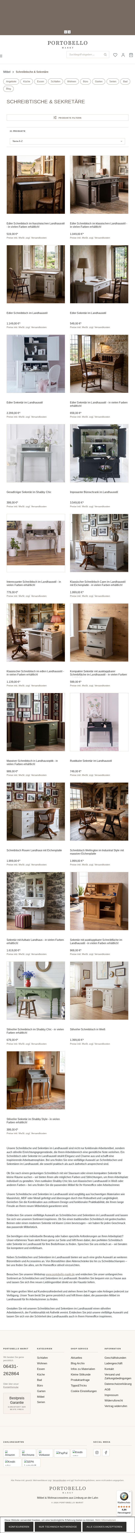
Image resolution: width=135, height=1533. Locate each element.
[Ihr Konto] (123, 55)
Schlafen (55, 81)
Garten (98, 81)
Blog (8, 88)
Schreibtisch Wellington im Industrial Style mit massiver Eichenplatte (97, 852)
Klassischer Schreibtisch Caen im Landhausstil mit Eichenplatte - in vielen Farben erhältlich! (98, 583)
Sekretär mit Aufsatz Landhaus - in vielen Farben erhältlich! (35, 941)
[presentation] (66, 32)
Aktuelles (76, 1357)
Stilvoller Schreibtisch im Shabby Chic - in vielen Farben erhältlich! (35, 1031)
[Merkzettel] (115, 55)
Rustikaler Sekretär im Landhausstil (91, 760)
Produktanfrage (80, 1380)
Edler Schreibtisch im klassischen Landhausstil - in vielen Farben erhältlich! (98, 225)
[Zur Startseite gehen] (67, 44)
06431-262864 (11, 1370)
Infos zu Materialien (83, 1369)
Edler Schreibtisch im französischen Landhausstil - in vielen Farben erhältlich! (36, 225)
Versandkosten (59, 1480)
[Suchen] (105, 54)
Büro (85, 81)
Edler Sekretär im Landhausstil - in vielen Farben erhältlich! (99, 404)
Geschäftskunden (115, 1357)
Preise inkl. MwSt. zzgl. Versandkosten (27, 237)
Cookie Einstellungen (84, 1391)
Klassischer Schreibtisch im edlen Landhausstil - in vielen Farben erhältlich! (35, 673)
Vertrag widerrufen (116, 1406)
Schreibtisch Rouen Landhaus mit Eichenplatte (34, 850)
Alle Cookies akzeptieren (104, 1526)
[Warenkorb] (131, 55)
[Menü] (130, 1492)
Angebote (11, 81)
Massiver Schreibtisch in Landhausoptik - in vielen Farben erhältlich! (32, 762)
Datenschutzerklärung (118, 1383)
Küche (26, 81)
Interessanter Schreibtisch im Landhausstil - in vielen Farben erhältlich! (34, 583)
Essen (40, 81)
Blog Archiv (78, 1363)
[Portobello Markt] (67, 1490)
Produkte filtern (69, 118)
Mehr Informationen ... (107, 1520)
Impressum (111, 1395)
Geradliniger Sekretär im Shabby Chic (29, 492)
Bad (125, 81)
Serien (112, 81)
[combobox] (84, 54)
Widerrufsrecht (114, 1400)
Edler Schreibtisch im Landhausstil (27, 313)
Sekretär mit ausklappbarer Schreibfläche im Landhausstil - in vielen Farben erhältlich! (96, 941)
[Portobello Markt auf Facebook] (105, 1452)
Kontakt (109, 1369)
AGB (107, 1389)
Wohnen (71, 81)
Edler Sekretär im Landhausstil (88, 313)
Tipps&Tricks (79, 1385)
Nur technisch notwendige (58, 1526)
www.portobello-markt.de (60, 1274)
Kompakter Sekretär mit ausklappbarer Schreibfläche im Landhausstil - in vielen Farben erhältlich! (98, 673)
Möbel (40, 1396)
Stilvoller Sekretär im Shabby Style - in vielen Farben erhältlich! (33, 1121)
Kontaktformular (10, 1387)
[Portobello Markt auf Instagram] (97, 1452)
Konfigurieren (19, 1526)
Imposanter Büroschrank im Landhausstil (94, 492)
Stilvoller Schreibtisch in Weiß (87, 1029)
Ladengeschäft (113, 1363)
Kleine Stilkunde (81, 1374)
